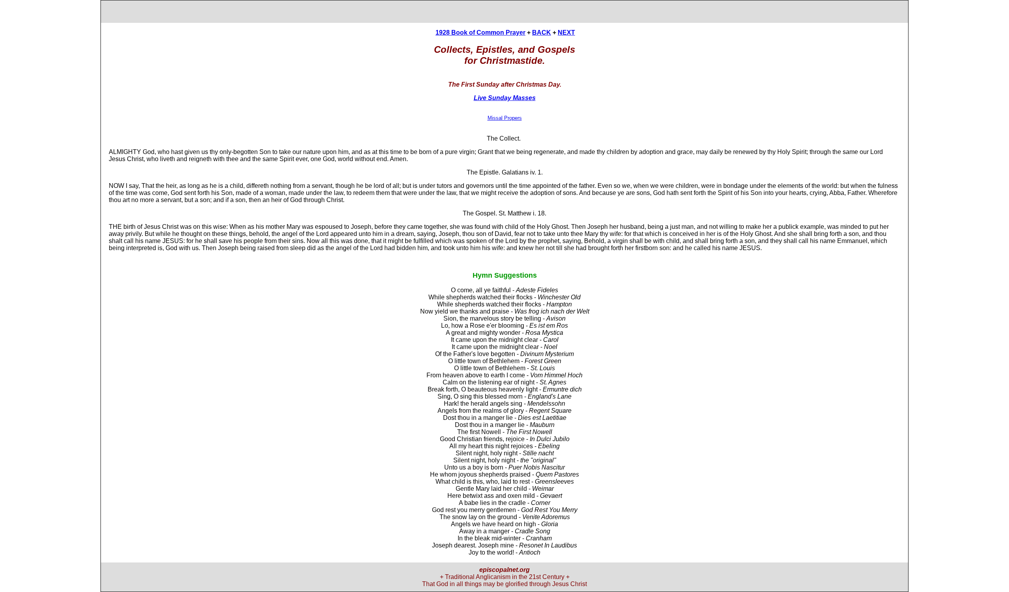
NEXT (566, 32)
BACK (541, 32)
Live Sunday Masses (505, 98)
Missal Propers (505, 118)
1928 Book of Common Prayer (480, 32)
